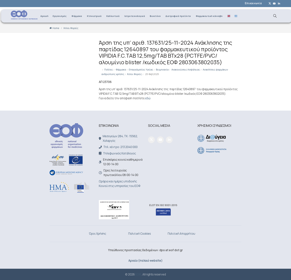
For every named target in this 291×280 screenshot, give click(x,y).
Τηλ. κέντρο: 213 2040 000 (120, 147)
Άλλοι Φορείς (70, 28)
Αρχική (44, 16)
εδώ (148, 98)
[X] (151, 139)
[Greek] (235, 16)
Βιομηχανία (162, 69)
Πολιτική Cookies (139, 233)
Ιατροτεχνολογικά (134, 16)
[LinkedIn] (169, 139)
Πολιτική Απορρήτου (181, 233)
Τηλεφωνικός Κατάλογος (119, 153)
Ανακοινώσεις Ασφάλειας (185, 69)
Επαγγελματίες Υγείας (141, 69)
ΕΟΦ (138, 274)
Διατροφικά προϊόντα (178, 16)
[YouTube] (160, 139)
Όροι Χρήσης (97, 233)
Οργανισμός (60, 16)
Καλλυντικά (112, 16)
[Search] (275, 15)
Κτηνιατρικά (94, 16)
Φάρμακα (77, 16)
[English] (228, 16)
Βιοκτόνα (155, 16)
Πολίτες (108, 69)
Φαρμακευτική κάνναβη (209, 16)
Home (56, 28)
